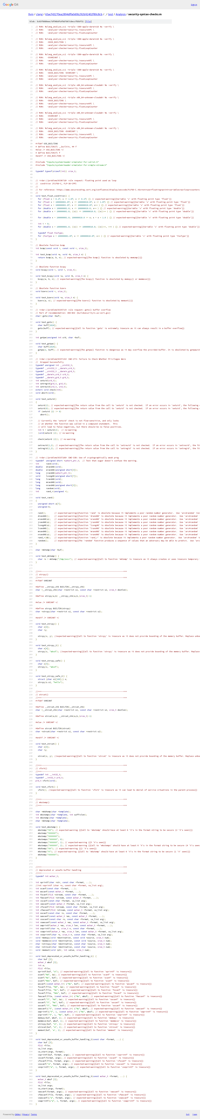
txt (187, 1114)
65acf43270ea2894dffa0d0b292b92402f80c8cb (73, 14)
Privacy (25, 1114)
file (88, 21)
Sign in (194, 4)
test (110, 14)
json (194, 1114)
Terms (34, 1114)
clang (39, 14)
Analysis (121, 14)
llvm (31, 14)
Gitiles (17, 1114)
